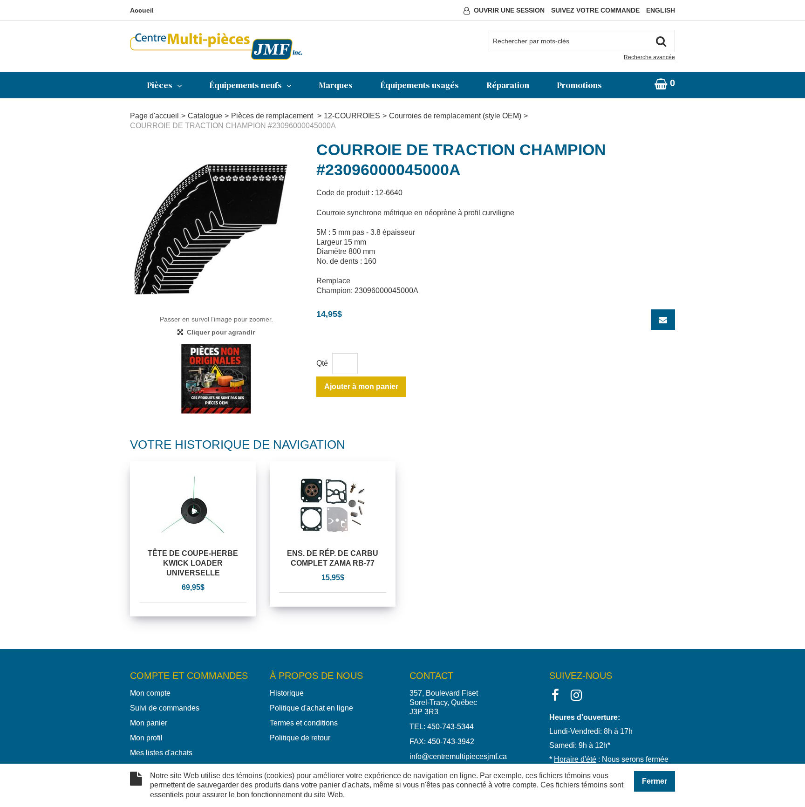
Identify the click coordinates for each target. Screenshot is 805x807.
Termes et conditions (304, 723)
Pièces (159, 85)
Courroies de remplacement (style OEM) (455, 116)
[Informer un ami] (663, 319)
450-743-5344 (450, 727)
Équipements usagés (420, 85)
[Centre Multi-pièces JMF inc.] (216, 46)
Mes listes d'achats (161, 753)
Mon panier (148, 723)
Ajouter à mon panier (361, 386)
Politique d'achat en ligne (311, 708)
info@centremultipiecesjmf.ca (458, 756)
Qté (322, 363)
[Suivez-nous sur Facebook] (555, 694)
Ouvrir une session (509, 10)
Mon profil (146, 738)
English (660, 10)
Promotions (579, 85)
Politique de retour (300, 738)
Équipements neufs (246, 85)
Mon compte (150, 693)
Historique (287, 693)
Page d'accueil (154, 116)
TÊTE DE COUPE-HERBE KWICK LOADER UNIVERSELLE (193, 563)
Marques (336, 85)
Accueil (142, 10)
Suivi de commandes (164, 708)
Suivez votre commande (595, 10)
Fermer (654, 781)
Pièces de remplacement (273, 116)
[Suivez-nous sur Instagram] (576, 694)
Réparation (508, 85)
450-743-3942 (451, 741)
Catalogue (205, 116)
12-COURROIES (352, 116)
